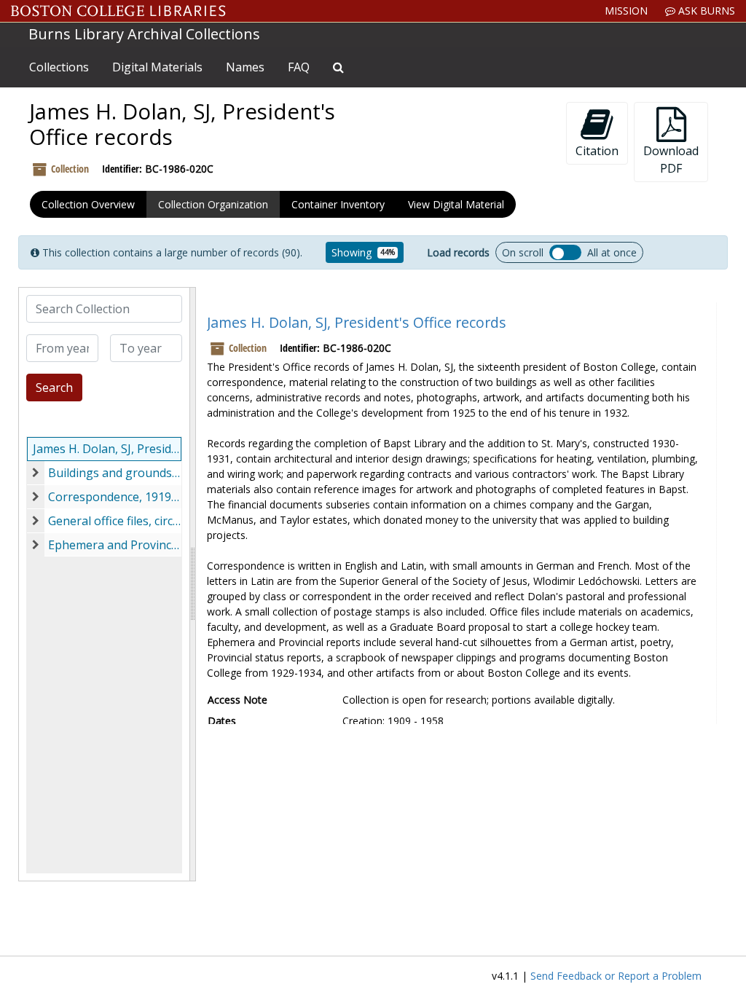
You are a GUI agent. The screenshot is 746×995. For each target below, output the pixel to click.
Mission (626, 10)
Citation (597, 151)
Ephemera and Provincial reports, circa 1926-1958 (114, 545)
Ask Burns (705, 10)
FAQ (299, 67)
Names (245, 67)
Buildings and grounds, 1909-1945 (114, 473)
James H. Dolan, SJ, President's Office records (107, 449)
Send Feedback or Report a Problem (616, 976)
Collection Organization (213, 204)
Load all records (565, 252)
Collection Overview (88, 204)
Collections (59, 67)
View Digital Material (456, 204)
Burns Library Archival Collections (144, 34)
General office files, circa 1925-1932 (114, 521)
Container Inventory (338, 204)
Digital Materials (157, 67)
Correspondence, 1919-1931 (114, 497)
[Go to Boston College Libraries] (118, 11)
